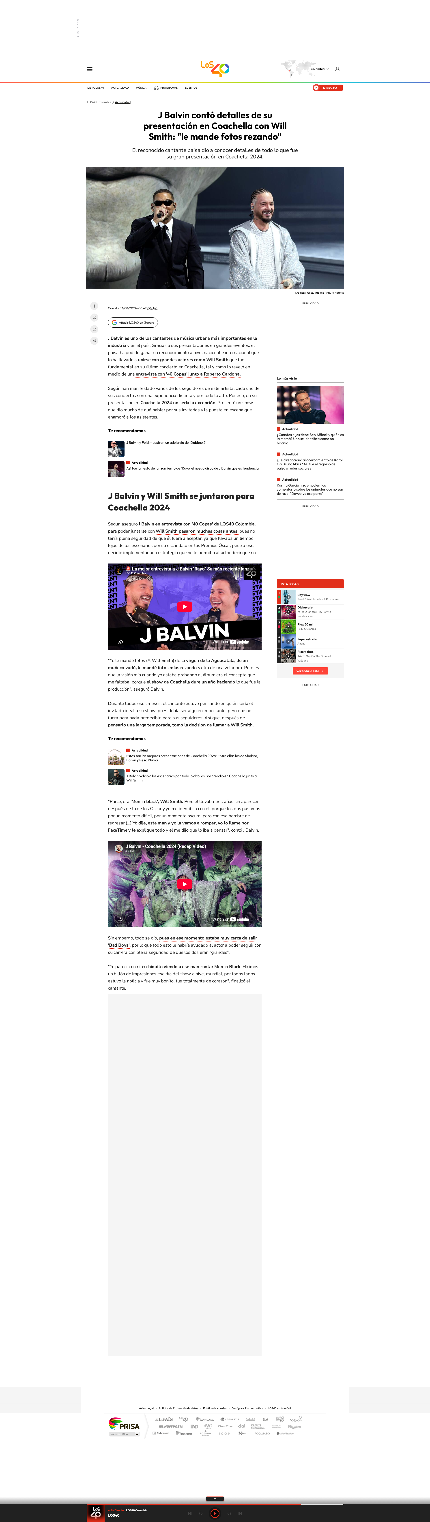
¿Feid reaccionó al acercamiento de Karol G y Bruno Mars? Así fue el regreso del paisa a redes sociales (310, 464)
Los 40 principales (185, 1419)
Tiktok (197, 1378)
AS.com (263, 1419)
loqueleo (263, 1432)
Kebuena (291, 1425)
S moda (243, 1432)
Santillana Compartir (230, 1419)
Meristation (284, 1432)
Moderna (183, 1432)
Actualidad (120, 88)
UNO (194, 1425)
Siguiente (240, 1513)
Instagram (206, 1378)
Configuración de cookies (247, 1408)
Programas (169, 88)
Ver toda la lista (307, 671)
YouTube (215, 1378)
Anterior (190, 1513)
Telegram (94, 341)
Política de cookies (215, 1408)
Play (215, 1513)
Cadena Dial (241, 1425)
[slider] (215, 1504)
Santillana (206, 1419)
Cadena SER (249, 1419)
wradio (207, 1425)
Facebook (94, 306)
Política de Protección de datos (178, 1408)
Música (141, 88)
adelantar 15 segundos (229, 1513)
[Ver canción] (288, 597)
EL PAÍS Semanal (258, 1425)
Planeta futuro (274, 1425)
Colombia (318, 69)
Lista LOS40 (95, 88)
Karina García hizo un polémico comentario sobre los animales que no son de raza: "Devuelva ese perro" (310, 489)
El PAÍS (164, 1419)
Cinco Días (225, 1425)
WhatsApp (94, 329)
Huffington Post (169, 1425)
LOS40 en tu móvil (279, 1408)
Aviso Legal (146, 1408)
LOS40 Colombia (215, 69)
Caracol (295, 1419)
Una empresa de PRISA (124, 1423)
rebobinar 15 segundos (200, 1513)
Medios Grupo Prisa (124, 1434)
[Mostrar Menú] (92, 69)
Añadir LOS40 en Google (136, 322)
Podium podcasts (205, 1432)
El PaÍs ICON (224, 1432)
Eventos (191, 88)
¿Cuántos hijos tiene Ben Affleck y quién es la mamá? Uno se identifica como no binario (310, 438)
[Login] (338, 69)
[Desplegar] (215, 1498)
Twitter (94, 318)
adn (278, 1419)
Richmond (161, 1432)
